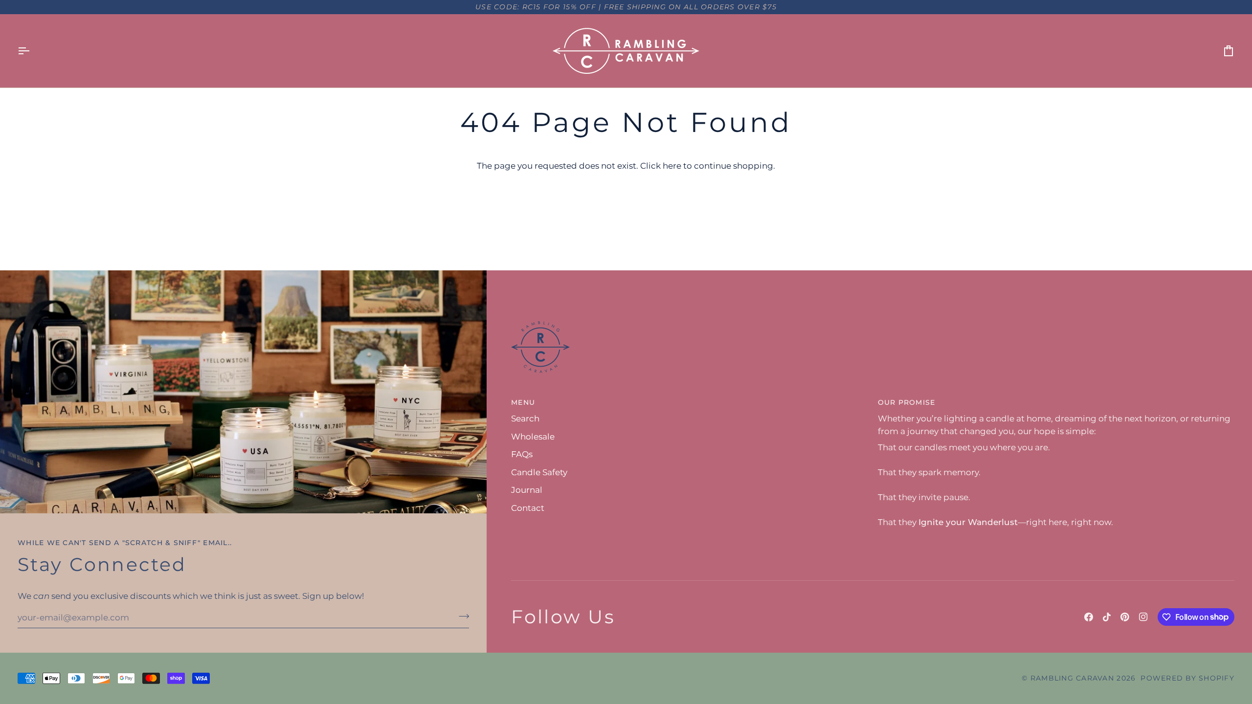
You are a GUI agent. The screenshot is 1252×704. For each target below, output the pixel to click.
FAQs (522, 454)
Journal (526, 490)
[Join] (461, 616)
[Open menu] (32, 51)
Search (525, 418)
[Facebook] (1088, 617)
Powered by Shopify (1187, 678)
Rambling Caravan (1072, 678)
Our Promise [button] (907, 402)
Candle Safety (539, 472)
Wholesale (533, 436)
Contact (527, 508)
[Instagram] (1143, 617)
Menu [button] (523, 402)
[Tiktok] (1107, 617)
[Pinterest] (1124, 617)
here (672, 166)
